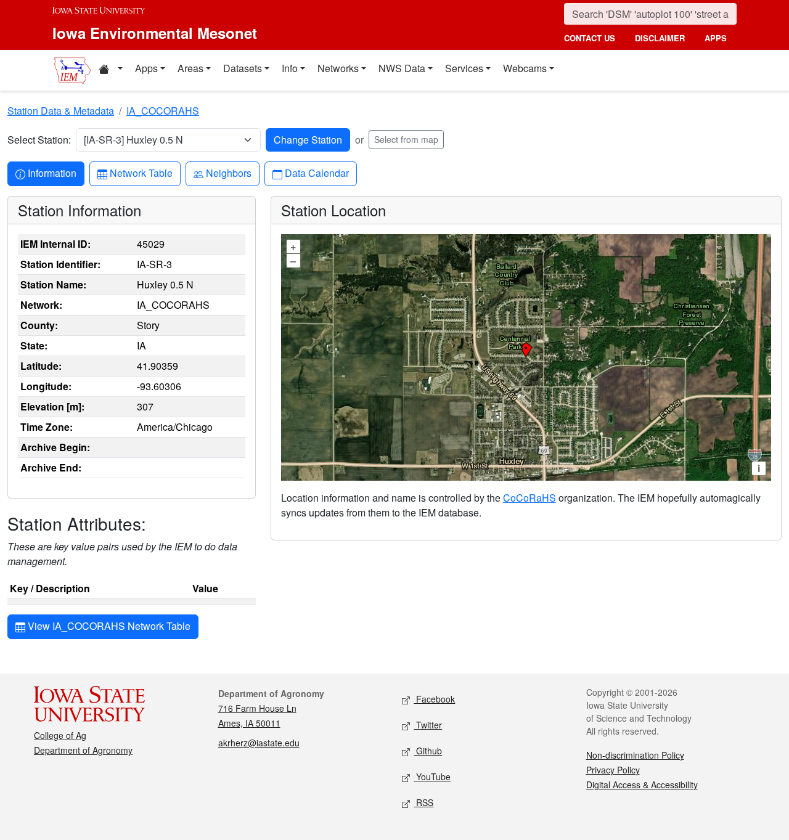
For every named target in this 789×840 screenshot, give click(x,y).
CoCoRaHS (529, 498)
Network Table (141, 172)
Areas (190, 68)
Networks (338, 68)
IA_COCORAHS (162, 111)
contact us (589, 38)
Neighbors (228, 172)
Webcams (525, 68)
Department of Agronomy (83, 750)
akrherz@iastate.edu (259, 742)
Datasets (242, 68)
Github (428, 750)
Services (464, 68)
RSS (423, 802)
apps (716, 38)
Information (51, 172)
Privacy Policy (613, 770)
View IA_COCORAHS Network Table (107, 626)
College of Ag (60, 735)
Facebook (434, 699)
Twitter (428, 725)
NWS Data (401, 68)
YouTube (432, 776)
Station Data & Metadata (60, 111)
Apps (146, 68)
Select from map (406, 139)
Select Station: (39, 140)
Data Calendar (316, 172)
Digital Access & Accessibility (642, 784)
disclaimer (660, 38)
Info (290, 68)
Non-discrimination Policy (635, 755)
